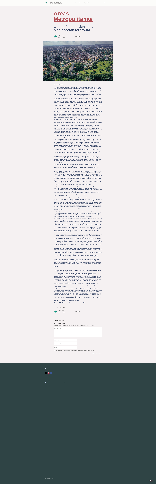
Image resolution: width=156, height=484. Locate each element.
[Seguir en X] (46, 373)
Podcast (96, 2)
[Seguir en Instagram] (48, 373)
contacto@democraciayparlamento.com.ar (57, 376)
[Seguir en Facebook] (51, 373)
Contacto (109, 2)
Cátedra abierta (78, 2)
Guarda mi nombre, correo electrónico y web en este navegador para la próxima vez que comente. (74, 350)
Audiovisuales (102, 2)
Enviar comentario (96, 353)
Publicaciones (90, 2)
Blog (85, 2)
